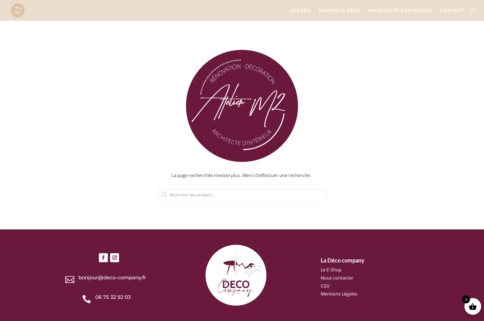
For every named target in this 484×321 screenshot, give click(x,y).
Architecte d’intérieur (400, 10)
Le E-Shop (331, 270)
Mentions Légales (339, 294)
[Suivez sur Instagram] (114, 257)
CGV (325, 286)
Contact (452, 10)
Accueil (301, 10)
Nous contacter (337, 278)
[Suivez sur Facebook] (103, 257)
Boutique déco (340, 10)
